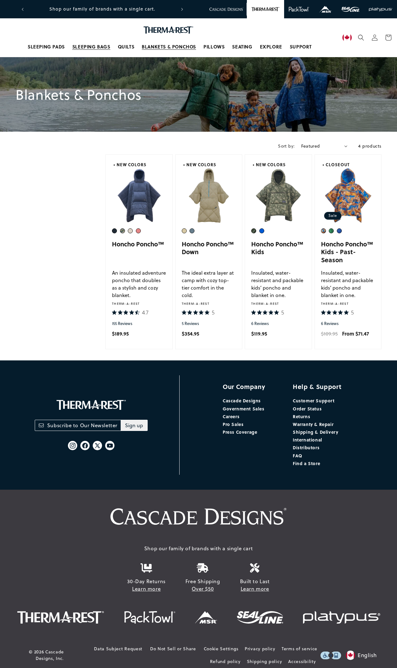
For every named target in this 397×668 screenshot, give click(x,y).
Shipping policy (264, 661)
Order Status (307, 408)
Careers (231, 416)
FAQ (297, 455)
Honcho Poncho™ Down (208, 248)
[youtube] (109, 445)
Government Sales (244, 408)
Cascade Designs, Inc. (50, 655)
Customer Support (314, 400)
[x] (97, 445)
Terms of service (299, 649)
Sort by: (286, 146)
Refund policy (225, 661)
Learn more (146, 588)
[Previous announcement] (22, 9)
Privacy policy (260, 649)
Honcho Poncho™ (138, 244)
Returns (301, 416)
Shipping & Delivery (315, 432)
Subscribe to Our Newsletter (82, 425)
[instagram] (72, 445)
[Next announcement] (182, 9)
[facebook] (85, 445)
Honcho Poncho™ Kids (277, 248)
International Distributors (307, 444)
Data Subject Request (118, 649)
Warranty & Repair (313, 424)
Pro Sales (233, 424)
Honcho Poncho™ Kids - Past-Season (347, 251)
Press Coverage (240, 432)
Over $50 (203, 588)
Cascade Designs (242, 400)
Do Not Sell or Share (173, 649)
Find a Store (306, 463)
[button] (46, 47)
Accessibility (302, 661)
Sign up (134, 425)
